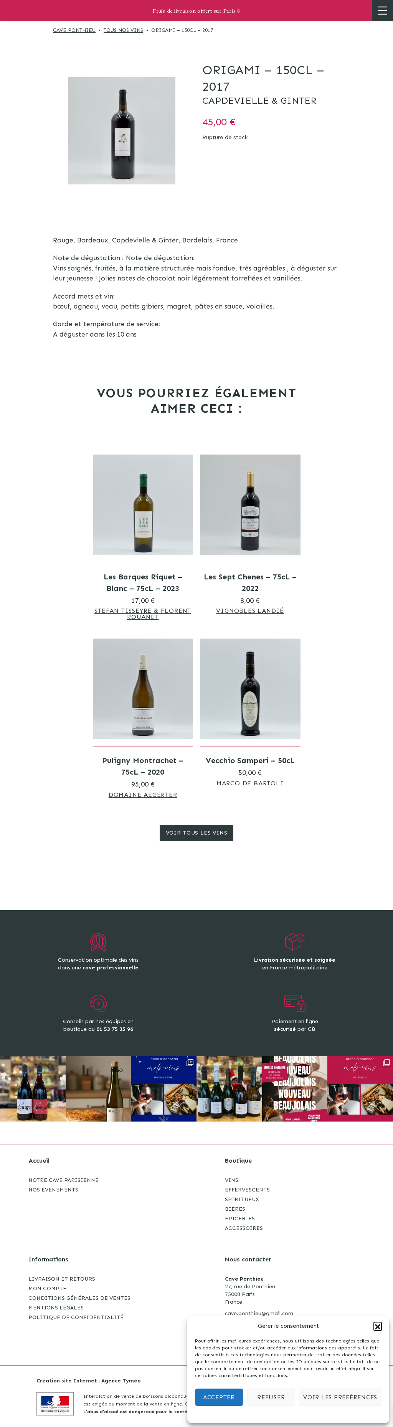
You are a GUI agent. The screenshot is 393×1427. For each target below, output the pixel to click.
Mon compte (47, 1288)
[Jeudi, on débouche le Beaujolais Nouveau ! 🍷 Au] (295, 1089)
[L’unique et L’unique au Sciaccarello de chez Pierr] (33, 1089)
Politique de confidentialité (76, 1317)
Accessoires (244, 1228)
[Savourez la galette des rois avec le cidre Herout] (98, 1089)
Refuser (271, 1397)
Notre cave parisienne (63, 1180)
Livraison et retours (61, 1279)
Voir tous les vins (197, 833)
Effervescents (247, 1189)
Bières (235, 1209)
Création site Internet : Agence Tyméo (88, 1380)
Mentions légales (56, 1307)
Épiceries (240, 1218)
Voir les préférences (340, 1397)
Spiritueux (242, 1199)
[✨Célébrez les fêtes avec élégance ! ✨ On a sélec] (229, 1089)
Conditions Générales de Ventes (79, 1298)
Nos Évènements (53, 1189)
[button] (377, 1326)
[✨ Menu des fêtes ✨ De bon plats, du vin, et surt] (163, 1089)
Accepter (219, 1397)
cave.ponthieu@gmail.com (259, 1313)
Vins (231, 1180)
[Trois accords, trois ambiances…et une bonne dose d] (360, 1089)
